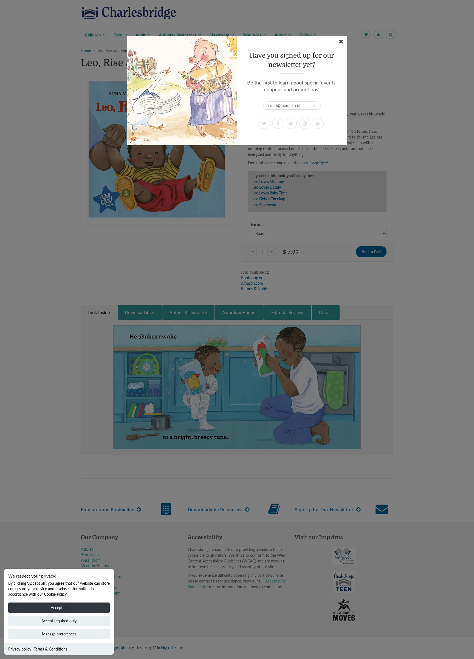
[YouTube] (318, 123)
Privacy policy (19, 649)
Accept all (59, 607)
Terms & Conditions (50, 649)
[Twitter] (264, 123)
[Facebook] (277, 123)
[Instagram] (304, 123)
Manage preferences (59, 634)
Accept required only (59, 620)
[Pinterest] (291, 123)
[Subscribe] (314, 105)
